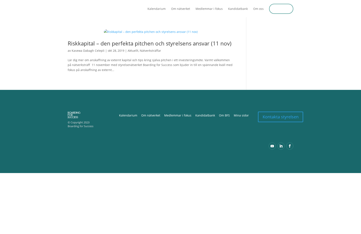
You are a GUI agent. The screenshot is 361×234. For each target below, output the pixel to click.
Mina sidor (241, 115)
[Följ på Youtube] (272, 146)
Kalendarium (156, 9)
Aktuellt (133, 51)
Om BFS (224, 115)
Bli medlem (281, 9)
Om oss (258, 9)
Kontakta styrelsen (281, 117)
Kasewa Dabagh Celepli (88, 51)
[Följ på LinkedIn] (281, 146)
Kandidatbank (238, 9)
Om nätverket (180, 9)
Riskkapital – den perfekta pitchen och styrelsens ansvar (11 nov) (149, 43)
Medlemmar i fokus (209, 9)
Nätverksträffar (150, 51)
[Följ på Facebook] (289, 146)
